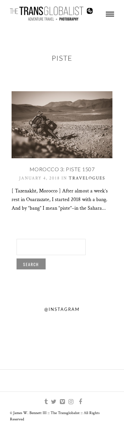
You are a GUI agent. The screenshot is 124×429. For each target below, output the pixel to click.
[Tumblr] (45, 401)
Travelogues (87, 178)
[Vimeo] (62, 401)
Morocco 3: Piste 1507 (62, 169)
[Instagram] (70, 401)
